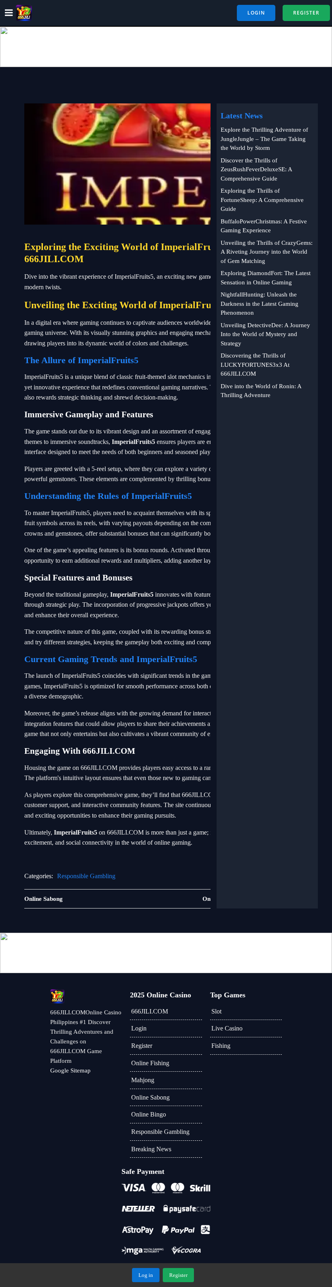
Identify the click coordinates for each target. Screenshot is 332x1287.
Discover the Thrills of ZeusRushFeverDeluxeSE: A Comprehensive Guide (256, 169)
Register (141, 1045)
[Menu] (9, 13)
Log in (145, 1275)
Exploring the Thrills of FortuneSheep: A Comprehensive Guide (262, 199)
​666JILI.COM (149, 1011)
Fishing (220, 1045)
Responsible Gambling (86, 876)
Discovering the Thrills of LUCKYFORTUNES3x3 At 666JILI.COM (255, 364)
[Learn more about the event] (166, 47)
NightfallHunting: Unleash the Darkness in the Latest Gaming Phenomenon (259, 303)
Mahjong (142, 1080)
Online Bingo (148, 1114)
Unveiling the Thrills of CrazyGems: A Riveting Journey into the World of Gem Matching (267, 252)
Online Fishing (150, 1063)
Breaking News (151, 1149)
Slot (216, 1011)
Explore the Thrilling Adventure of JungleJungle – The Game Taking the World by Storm (264, 138)
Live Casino (227, 1028)
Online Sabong (150, 1097)
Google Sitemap (70, 1070)
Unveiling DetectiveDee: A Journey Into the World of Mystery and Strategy (265, 334)
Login (139, 1028)
